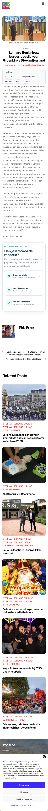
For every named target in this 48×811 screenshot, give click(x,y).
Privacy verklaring (28, 805)
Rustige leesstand (28, 77)
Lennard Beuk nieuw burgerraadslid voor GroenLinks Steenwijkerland (24, 56)
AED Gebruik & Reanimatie (18, 494)
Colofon (5, 751)
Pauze (18, 81)
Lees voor (9, 81)
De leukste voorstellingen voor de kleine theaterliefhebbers (22, 611)
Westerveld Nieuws (14, 720)
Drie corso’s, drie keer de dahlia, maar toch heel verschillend (21, 726)
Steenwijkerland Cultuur (18, 424)
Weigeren (24, 792)
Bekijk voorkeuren (24, 799)
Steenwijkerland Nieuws (32, 65)
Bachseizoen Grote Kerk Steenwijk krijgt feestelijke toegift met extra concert (26, 353)
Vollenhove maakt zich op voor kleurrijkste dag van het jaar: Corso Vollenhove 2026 (23, 438)
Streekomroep (11, 430)
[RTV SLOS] (6, 7)
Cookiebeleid (16, 805)
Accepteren (24, 785)
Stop (26, 81)
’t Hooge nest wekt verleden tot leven (23, 359)
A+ (16, 77)
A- (6, 77)
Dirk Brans (10, 65)
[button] (44, 757)
